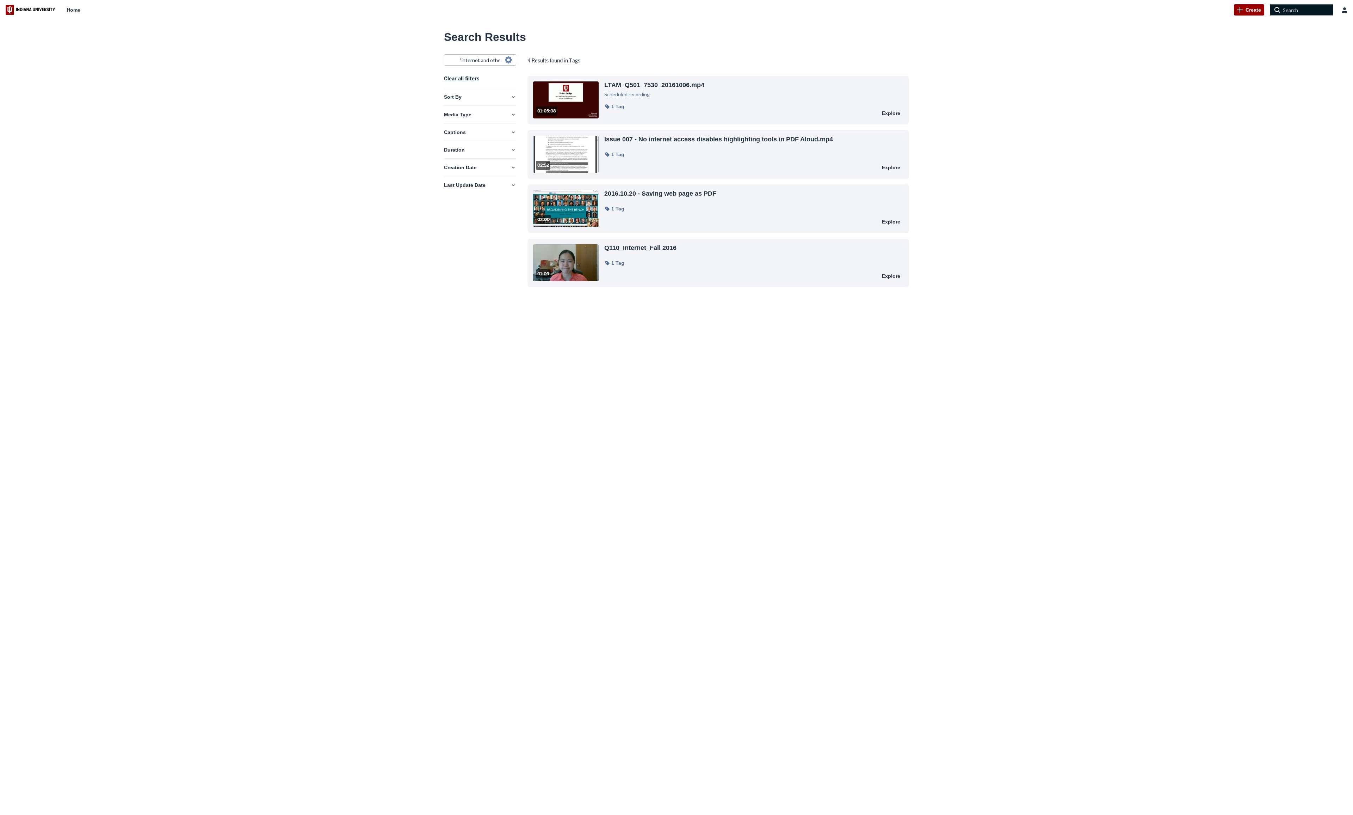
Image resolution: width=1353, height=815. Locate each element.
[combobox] (479, 59)
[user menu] (1344, 10)
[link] (1249, 10)
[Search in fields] (508, 60)
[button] (614, 106)
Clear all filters (461, 78)
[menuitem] (73, 10)
